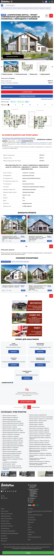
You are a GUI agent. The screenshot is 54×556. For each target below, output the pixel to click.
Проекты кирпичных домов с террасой (39, 430)
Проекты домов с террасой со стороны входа (41, 418)
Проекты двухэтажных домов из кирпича (13, 423)
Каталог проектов (4, 511)
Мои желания (4, 540)
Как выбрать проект (5, 520)
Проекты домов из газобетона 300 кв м (13, 440)
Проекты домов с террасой (36, 424)
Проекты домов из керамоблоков (38, 415)
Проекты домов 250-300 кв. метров (12, 421)
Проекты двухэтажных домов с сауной (12, 443)
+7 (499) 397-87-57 (33, 496)
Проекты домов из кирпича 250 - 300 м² (13, 430)
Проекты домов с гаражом (36, 422)
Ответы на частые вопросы (6, 518)
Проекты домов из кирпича (10, 415)
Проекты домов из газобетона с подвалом (40, 453)
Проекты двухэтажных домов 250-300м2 (13, 445)
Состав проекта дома (21, 74)
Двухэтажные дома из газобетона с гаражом (40, 448)
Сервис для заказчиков (27, 339)
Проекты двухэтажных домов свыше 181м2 (40, 466)
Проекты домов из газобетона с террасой (40, 433)
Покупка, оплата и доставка (6, 513)
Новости (29, 529)
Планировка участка (5, 528)
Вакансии (30, 534)
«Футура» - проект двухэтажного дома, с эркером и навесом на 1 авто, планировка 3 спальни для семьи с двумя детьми (38, 287)
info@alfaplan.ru (33, 498)
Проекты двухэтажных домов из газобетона (14, 432)
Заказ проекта (4, 535)
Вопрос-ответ (33, 74)
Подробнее (8, 230)
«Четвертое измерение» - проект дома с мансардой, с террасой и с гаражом (11, 286)
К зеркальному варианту (12, 56)
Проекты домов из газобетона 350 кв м (39, 440)
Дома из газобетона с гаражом (10, 436)
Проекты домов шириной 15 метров (12, 451)
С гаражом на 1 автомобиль (10, 462)
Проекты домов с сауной (9, 464)
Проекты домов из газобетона (10, 417)
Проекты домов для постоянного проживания (41, 416)
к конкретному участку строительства (33, 142)
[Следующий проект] (29, 407)
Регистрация (4, 497)
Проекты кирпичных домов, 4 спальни (39, 442)
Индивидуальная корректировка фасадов (9, 533)
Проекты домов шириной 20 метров (12, 453)
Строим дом (30, 508)
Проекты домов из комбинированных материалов (12, 468)
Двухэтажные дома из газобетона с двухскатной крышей (38, 451)
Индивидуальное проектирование (8, 530)
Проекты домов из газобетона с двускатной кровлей (40, 456)
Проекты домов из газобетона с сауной (13, 438)
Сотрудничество (31, 531)
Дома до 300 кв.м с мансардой (10, 447)
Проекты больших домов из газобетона (39, 461)
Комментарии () (45, 74)
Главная (2, 508)
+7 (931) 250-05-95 (33, 491)
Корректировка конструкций (7, 525)
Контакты (30, 527)
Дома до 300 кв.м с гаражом (10, 449)
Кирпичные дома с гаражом (10, 427)
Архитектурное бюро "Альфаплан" (5, 488)
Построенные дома (32, 519)
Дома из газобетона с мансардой (11, 434)
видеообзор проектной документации (24, 138)
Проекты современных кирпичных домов (39, 444)
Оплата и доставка (7, 74)
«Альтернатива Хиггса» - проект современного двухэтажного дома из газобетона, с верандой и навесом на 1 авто (11, 238)
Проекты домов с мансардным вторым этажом (12, 459)
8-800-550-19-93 (33, 490)
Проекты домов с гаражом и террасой (39, 432)
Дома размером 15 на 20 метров (11, 455)
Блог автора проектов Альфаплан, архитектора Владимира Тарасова (40, 511)
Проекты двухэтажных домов (10, 419)
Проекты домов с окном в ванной (38, 420)
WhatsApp (21, 101)
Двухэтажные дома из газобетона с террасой (40, 446)
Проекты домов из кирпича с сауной (12, 428)
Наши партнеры (31, 517)
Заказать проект (27, 92)
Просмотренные (4, 538)
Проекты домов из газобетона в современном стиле (37, 459)
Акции (29, 539)
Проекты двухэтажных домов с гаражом (13, 442)
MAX (28, 101)
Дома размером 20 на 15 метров (11, 457)
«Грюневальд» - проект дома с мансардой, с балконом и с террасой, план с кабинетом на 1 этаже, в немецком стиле (37, 238)
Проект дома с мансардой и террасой (39, 428)
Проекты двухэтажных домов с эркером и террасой (40, 438)
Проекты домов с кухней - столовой (12, 465)
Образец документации (6, 516)
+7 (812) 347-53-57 (33, 493)
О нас (29, 524)
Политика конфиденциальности (34, 536)
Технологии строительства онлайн (35, 514)
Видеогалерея (31, 522)
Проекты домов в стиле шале (36, 426)
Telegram (14, 101)
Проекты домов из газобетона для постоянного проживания (38, 464)
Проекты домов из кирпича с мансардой (13, 425)
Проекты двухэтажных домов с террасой (39, 435)
